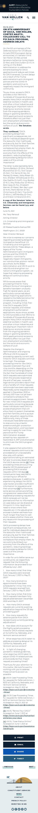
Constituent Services (19, 790)
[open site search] (28, 17)
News (19, 794)
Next (31, 767)
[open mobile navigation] (34, 17)
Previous (8, 767)
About (19, 787)
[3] (27, 472)
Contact (19, 797)
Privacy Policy (19, 801)
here (27, 205)
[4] (18, 489)
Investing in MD (19, 804)
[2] (27, 462)
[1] (4, 678)
